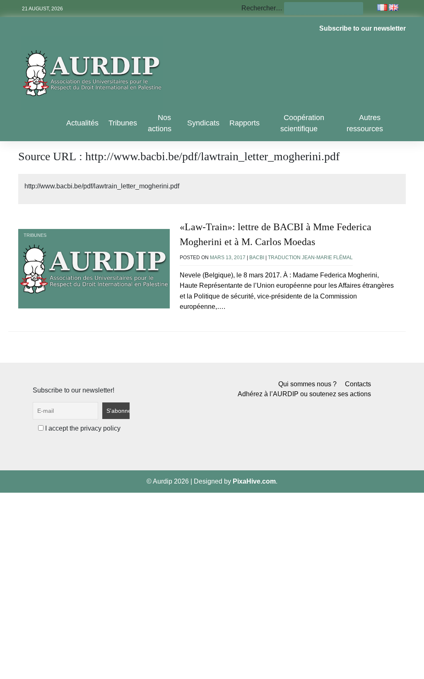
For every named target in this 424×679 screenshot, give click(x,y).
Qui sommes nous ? (307, 384)
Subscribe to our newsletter (362, 28)
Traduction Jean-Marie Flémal (310, 257)
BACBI (256, 257)
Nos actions (159, 123)
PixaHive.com (254, 481)
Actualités (82, 123)
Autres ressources (365, 123)
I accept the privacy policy (81, 428)
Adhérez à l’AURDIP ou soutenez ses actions (304, 393)
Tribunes (122, 123)
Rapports (244, 123)
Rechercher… (261, 8)
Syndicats (203, 123)
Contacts (358, 384)
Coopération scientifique (302, 123)
